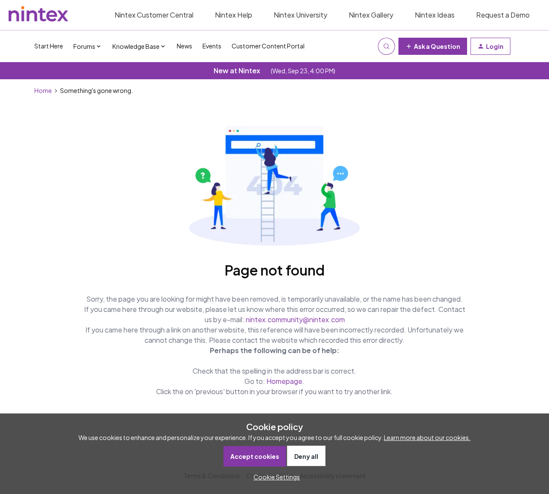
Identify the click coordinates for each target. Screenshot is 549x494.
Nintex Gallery (371, 14)
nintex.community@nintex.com (295, 319)
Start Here (48, 46)
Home (43, 90)
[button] (432, 46)
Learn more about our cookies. (427, 437)
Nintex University (300, 14)
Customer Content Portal (268, 46)
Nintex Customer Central (154, 14)
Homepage (284, 381)
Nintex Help (233, 14)
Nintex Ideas (435, 14)
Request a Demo (503, 14)
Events (211, 46)
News (184, 46)
